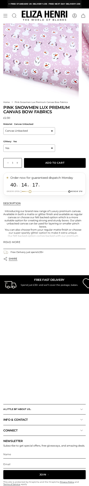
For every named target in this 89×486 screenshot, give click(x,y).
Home (6, 102)
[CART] (83, 15)
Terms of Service (11, 484)
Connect (10, 430)
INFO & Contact (15, 420)
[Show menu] (5, 15)
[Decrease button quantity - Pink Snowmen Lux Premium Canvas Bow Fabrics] (7, 163)
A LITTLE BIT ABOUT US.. (17, 409)
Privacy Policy (67, 482)
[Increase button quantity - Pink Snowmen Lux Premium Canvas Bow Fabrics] (18, 163)
